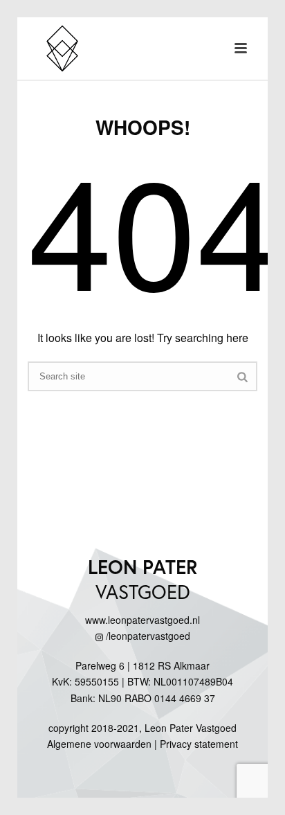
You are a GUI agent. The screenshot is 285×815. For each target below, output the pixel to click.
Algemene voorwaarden (99, 744)
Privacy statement (199, 744)
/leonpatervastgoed (146, 636)
